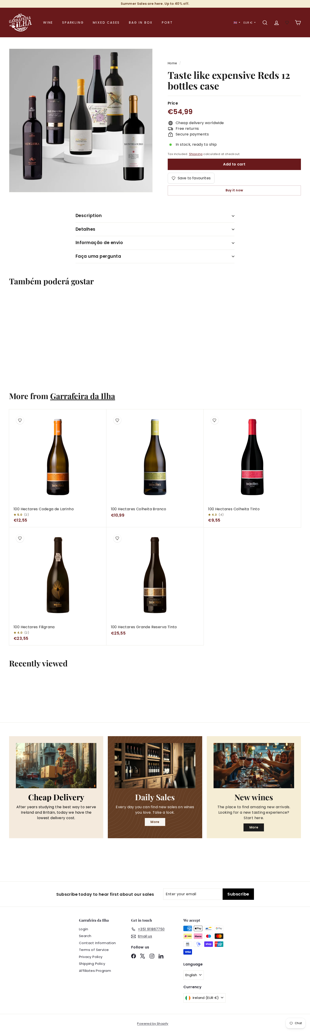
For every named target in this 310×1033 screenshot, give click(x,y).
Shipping (196, 154)
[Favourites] (287, 22)
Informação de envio (99, 243)
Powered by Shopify (152, 1023)
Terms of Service (94, 949)
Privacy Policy (91, 956)
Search (85, 935)
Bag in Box (141, 22)
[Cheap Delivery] (56, 765)
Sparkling (73, 22)
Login (83, 929)
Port (167, 22)
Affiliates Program (95, 970)
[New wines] (254, 765)
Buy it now (234, 190)
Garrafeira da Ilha (82, 395)
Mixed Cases (106, 22)
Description (89, 216)
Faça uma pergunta (98, 256)
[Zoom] (80, 120)
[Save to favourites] (18, 303)
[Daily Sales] (155, 765)
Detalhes (86, 229)
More (155, 822)
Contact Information (97, 942)
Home (172, 63)
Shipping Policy (92, 963)
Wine (48, 22)
